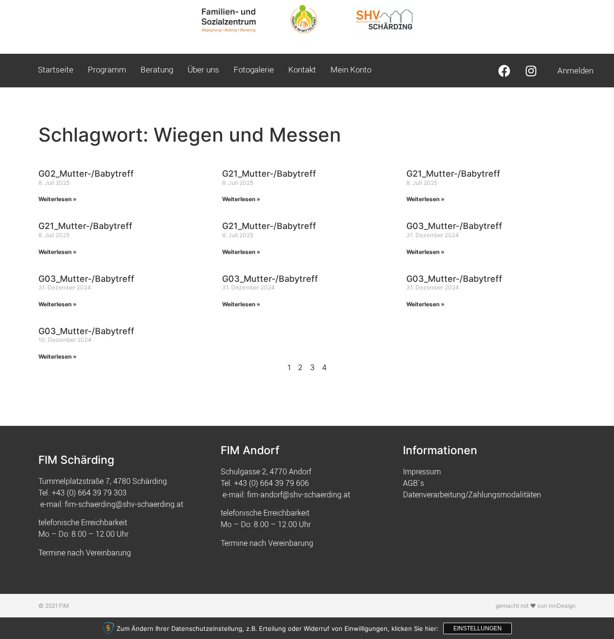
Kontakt (302, 69)
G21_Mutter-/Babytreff (269, 174)
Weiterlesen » (57, 199)
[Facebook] (505, 71)
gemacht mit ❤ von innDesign (536, 605)
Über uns (203, 69)
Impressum (422, 471)
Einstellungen (477, 628)
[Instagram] (531, 71)
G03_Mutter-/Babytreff (454, 226)
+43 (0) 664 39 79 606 (271, 483)
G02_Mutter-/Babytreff (86, 174)
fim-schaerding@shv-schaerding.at (124, 504)
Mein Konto (351, 69)
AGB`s (413, 483)
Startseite (55, 69)
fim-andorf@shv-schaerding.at (298, 494)
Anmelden (575, 70)
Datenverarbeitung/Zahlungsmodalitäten (472, 494)
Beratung (157, 69)
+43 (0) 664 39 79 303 (89, 492)
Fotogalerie (254, 69)
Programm (107, 69)
